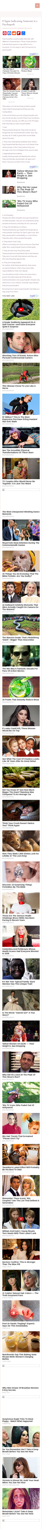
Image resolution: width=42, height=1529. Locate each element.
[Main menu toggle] (37, 5)
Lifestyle (21, 28)
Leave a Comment (9, 28)
